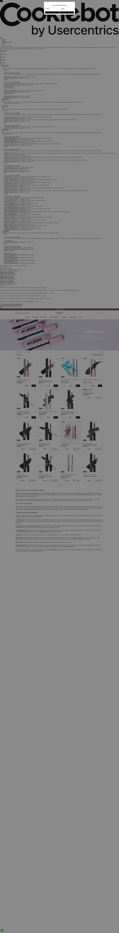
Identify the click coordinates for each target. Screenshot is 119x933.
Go (59, 12)
